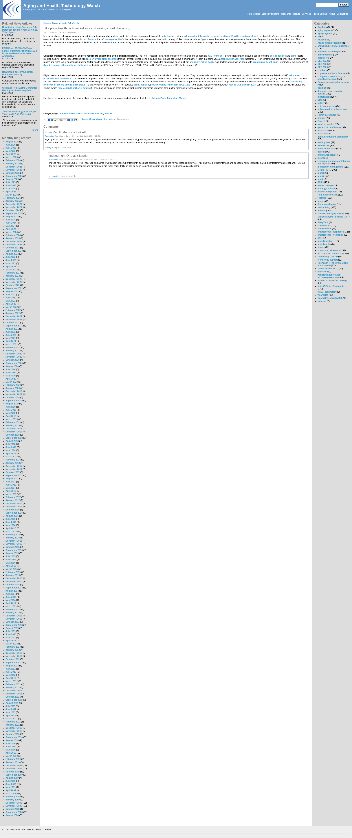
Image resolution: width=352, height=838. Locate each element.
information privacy (328, 155)
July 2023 (11, 257)
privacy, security (326, 188)
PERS (321, 182)
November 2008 (14, 806)
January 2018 (13, 463)
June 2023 (11, 260)
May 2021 (11, 338)
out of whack (89, 39)
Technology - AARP (328, 256)
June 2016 (11, 522)
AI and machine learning (330, 43)
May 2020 (11, 375)
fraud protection (326, 124)
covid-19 (322, 88)
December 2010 (14, 728)
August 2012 (12, 665)
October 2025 (13, 173)
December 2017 (14, 466)
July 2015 (11, 556)
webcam (322, 301)
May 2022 (11, 301)
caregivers (323, 58)
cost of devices (278, 56)
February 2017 (13, 497)
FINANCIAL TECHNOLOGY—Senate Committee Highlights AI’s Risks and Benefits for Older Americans (19, 52)
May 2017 (11, 488)
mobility (322, 176)
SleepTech (323, 222)
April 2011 (11, 715)
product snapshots (327, 191)
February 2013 (13, 647)
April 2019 (11, 416)
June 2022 (11, 297)
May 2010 (11, 749)
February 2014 (13, 609)
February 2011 (13, 721)
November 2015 (14, 544)
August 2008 (12, 815)
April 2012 (11, 678)
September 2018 (14, 438)
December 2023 (14, 241)
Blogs (55, 23)
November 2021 (14, 319)
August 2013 (12, 628)
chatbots (322, 70)
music (321, 179)
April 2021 (11, 341)
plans (293, 56)
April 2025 (11, 191)
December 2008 (14, 803)
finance (321, 118)
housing (322, 151)
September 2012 (14, 662)
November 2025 (14, 170)
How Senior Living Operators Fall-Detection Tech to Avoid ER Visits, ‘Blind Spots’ (20, 30)
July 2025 (11, 182)
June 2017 (11, 485)
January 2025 (13, 201)
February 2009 (13, 796)
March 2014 (12, 606)
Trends (296, 14)
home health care (327, 148)
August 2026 (12, 141)
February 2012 (13, 684)
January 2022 (13, 313)
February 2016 (13, 534)
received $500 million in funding (74, 88)
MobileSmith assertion (232, 59)
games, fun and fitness (329, 127)
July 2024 (11, 219)
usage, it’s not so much (202, 62)
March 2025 (12, 195)
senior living (324, 207)
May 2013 (11, 637)
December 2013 (14, 615)
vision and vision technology (332, 280)
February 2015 (13, 572)
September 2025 (14, 176)
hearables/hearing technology (333, 136)
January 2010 (13, 762)
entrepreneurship (327, 106)
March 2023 (12, 269)
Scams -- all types (327, 204)
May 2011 (10, 712)
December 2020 (14, 353)
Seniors (108, 113)
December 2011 (14, 690)
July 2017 (11, 481)
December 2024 (14, 204)
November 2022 (14, 282)
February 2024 (13, 235)
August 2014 (12, 591)
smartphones (324, 228)
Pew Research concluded (244, 36)
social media (324, 244)
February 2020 (13, 385)
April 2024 (11, 229)
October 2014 (13, 584)
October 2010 (13, 734)
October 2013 (13, 622)
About (332, 14)
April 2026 (11, 154)
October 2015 (13, 547)
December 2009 (14, 765)
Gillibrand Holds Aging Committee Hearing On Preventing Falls (19, 89)
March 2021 (12, 344)
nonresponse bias (113, 39)
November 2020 (14, 357)
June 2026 (11, 148)
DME (320, 100)
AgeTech (322, 27)
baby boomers (325, 54)
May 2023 (11, 263)
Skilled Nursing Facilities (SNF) (334, 216)
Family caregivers (327, 115)
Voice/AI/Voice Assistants (331, 286)
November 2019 (14, 394)
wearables (323, 295)
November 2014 (14, 581)
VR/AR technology (327, 292)
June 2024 (11, 223)
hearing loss (324, 142)
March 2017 (12, 494)
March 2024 (12, 232)
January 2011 (13, 725)
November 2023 (14, 244)
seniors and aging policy (330, 213)
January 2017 (13, 500)
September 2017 (14, 475)
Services (306, 14)
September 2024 (14, 213)
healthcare (323, 130)
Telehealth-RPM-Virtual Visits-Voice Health (81, 113)
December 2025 (14, 167)
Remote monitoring (328, 195)
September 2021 (14, 325)
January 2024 (13, 238)
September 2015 (14, 550)
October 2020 (13, 360)
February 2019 (13, 422)
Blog (257, 14)
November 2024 (14, 207)
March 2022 (12, 307)
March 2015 (12, 569)
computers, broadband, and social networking (332, 77)
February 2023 (13, 273)
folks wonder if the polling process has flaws (207, 36)
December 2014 (14, 578)
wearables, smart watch (330, 298)
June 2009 (11, 784)
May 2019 (11, 413)
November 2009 (14, 768)
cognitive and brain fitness (331, 73)
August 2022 (12, 291)
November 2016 (14, 506)
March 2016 (12, 531)
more (35, 130)
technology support (328, 260)
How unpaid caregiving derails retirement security (18, 73)
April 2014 (11, 603)
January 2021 (13, 350)
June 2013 (11, 634)
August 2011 (12, 703)
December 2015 (14, 541)
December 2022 (14, 279)
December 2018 (14, 428)
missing (166, 36)
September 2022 (14, 288)
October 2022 (13, 285)
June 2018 (11, 447)
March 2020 (12, 382)
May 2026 (11, 151)
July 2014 (11, 594)
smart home (324, 225)
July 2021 (11, 332)
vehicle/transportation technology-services (329, 276)
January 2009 (13, 799)
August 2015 (12, 553)
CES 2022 (323, 61)
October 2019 (13, 397)
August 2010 (12, 740)
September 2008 (14, 812)
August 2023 (12, 254)
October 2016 (13, 509)
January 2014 (13, 612)
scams (321, 201)
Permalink (49, 136)
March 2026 (12, 157)
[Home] (11, 9)
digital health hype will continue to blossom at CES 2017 (163, 84)
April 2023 (11, 266)
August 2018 (12, 441)
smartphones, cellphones (331, 232)
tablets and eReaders (329, 250)
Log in (107, 119)
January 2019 (13, 425)
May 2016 (11, 525)
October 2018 (13, 435)
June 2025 (11, 185)
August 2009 (12, 778)
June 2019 (11, 410)
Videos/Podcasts (270, 14)
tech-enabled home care (330, 253)
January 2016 (13, 537)
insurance (323, 158)
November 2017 (14, 469)
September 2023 (14, 251)
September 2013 (14, 625)
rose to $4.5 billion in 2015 (242, 84)
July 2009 (11, 781)
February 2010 (13, 759)
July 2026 (11, 145)
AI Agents (323, 39)
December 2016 (14, 503)
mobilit (321, 173)
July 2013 (11, 631)
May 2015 (11, 563)
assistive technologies (329, 51)
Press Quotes (320, 14)
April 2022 (11, 304)
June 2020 (11, 372)
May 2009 (11, 787)
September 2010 (14, 737)
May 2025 (11, 188)
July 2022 (11, 294)
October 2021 (13, 322)
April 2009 (11, 790)
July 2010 (11, 743)
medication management (330, 167)
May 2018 (11, 450)
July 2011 (10, 706)
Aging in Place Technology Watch (168, 98)
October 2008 (13, 809)
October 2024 (13, 210)
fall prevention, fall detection (332, 109)
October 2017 (13, 472)
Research (286, 14)
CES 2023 (323, 64)
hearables (323, 133)
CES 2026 (323, 67)
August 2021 (12, 329)
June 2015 (11, 559)
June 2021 (11, 335)
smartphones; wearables (331, 235)
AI (319, 36)
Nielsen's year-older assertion (102, 59)
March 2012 (12, 681)
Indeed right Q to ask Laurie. (68, 155)
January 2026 (13, 163)
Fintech (321, 121)
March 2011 (12, 718)
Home (250, 14)
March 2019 (12, 419)
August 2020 (12, 366)
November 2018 (14, 431)
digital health (324, 97)
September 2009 (14, 775)
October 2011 (12, 697)
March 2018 (12, 456)
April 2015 (11, 566)
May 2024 (11, 226)
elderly (321, 103)
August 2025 (12, 179)
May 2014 (11, 600)
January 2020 (13, 388)
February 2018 (13, 459)
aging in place (325, 30)
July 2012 (11, 669)
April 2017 (11, 491)
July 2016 (11, 519)
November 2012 (14, 656)
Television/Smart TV (328, 268)
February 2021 (13, 347)
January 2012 (13, 687)
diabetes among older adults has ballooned (65, 65)
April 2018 (11, 453)
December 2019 (14, 391)
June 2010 (11, 746)
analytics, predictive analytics (333, 46)
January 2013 (13, 650)
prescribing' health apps (265, 62)
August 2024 (12, 216)
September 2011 (14, 700)
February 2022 (13, 310)
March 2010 (12, 756)
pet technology (325, 185)
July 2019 (11, 407)
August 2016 (12, 516)
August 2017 (12, 478)
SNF (320, 238)
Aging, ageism (325, 33)
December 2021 (14, 316)
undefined (323, 271)
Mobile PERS (324, 170)
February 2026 (13, 160)
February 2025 (13, 198)
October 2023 (13, 247)
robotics (322, 198)
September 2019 (14, 400)
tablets (321, 247)
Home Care (323, 145)
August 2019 (12, 403)
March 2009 (12, 793)
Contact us (342, 14)
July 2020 (11, 369)
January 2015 (13, 575)
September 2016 (14, 513)
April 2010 (11, 753)
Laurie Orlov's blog (70, 23)
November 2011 (14, 693)
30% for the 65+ (216, 56)
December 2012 (14, 653)
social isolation (325, 241)
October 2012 (13, 659)
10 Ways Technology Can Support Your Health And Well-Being (19, 112)
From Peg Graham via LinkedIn (66, 132)
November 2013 (14, 619)
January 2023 (13, 276)
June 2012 (11, 672)
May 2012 (11, 675)
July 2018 (11, 444)
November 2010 (14, 731)
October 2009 (13, 771)
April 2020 (11, 379)
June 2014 (11, 597)
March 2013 (12, 643)
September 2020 (14, 363)
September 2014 (14, 587)
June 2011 (11, 709)
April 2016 (11, 528)
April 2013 (11, 640)
